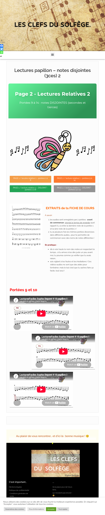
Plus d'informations (36, 509)
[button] (52, 54)
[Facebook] (1, 45)
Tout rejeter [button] (62, 509)
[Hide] (1, 56)
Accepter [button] (51, 509)
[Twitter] (1, 49)
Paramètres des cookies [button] (14, 509)
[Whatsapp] (1, 52)
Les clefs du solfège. (52, 25)
